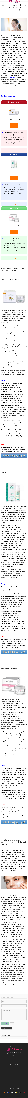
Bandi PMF (12, 77)
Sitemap (14, 1055)
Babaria (11, 37)
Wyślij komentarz (7, 1028)
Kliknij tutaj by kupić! (14, 125)
